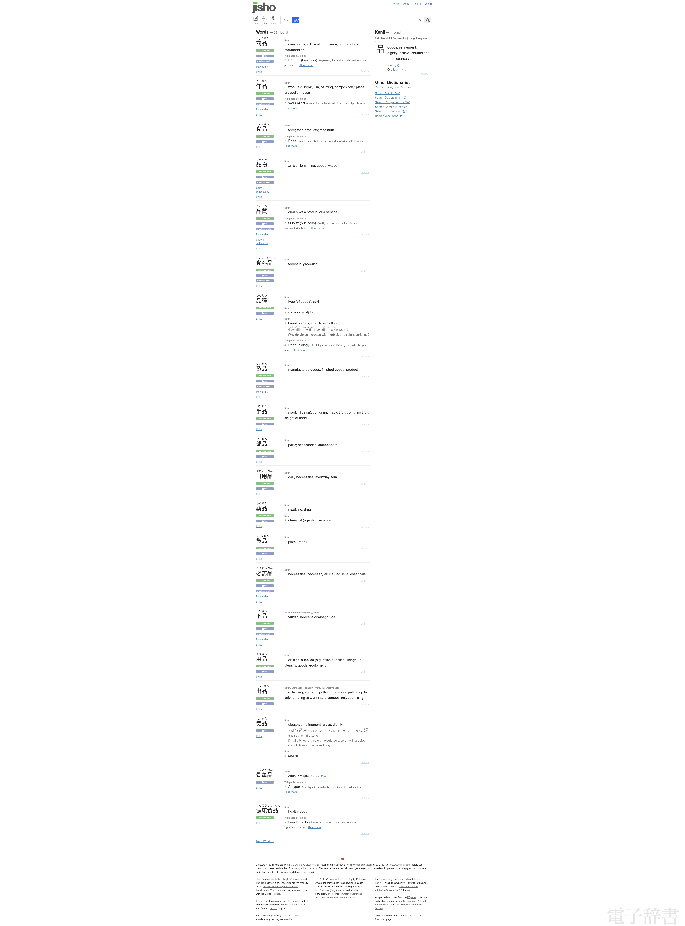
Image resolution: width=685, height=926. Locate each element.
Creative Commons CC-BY (293, 904)
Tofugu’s (298, 915)
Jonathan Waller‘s (408, 915)
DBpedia (411, 897)
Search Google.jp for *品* (391, 107)
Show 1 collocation (262, 241)
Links (259, 71)
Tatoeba (296, 901)
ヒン (395, 70)
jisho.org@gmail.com (399, 864)
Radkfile (260, 882)
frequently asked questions (303, 868)
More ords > (265, 841)
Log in (428, 3)
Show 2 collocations (262, 189)
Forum (396, 3)
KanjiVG (379, 882)
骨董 (323, 776)
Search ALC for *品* (387, 93)
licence (276, 893)
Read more (306, 65)
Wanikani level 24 (265, 229)
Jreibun (273, 908)
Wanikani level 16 (265, 61)
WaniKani (289, 919)
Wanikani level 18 (265, 182)
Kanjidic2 (287, 879)
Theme (417, 3)
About (406, 3)
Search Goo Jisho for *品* (391, 97)
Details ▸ (365, 71)
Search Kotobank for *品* (391, 111)
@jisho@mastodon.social (359, 864)
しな (397, 65)
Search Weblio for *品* (389, 116)
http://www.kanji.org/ (325, 890)
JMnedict (297, 879)
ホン (404, 70)
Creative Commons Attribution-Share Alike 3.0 (396, 888)
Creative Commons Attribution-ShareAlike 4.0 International (338, 895)
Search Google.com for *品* (392, 102)
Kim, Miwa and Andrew (299, 864)
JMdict (278, 879)
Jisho (264, 7)
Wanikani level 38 (265, 591)
